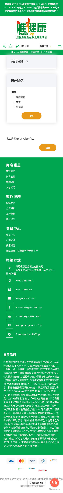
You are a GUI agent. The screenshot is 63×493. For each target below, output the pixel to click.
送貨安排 (10, 176)
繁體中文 (44, 45)
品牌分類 (10, 213)
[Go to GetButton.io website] (54, 489)
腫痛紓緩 (34, 52)
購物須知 (10, 182)
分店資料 (10, 208)
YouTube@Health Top (28, 316)
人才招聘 (10, 187)
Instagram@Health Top (29, 325)
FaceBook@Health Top (29, 307)
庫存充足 (20, 97)
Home (14, 52)
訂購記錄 (10, 240)
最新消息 (10, 219)
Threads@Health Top (28, 334)
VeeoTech (21, 478)
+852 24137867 (24, 280)
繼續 (48, 147)
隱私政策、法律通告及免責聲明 (22, 251)
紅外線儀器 (46, 52)
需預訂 (19, 107)
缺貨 (18, 102)
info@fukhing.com (26, 298)
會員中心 (10, 234)
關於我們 (10, 171)
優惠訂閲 (10, 245)
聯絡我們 (10, 203)
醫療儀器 (23, 52)
